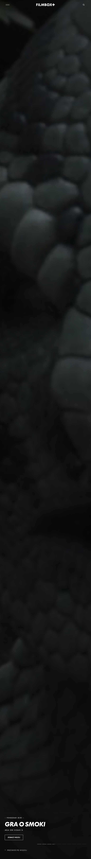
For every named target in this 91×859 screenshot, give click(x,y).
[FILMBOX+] (45, 4)
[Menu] (7, 5)
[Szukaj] (83, 4)
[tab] (39, 844)
